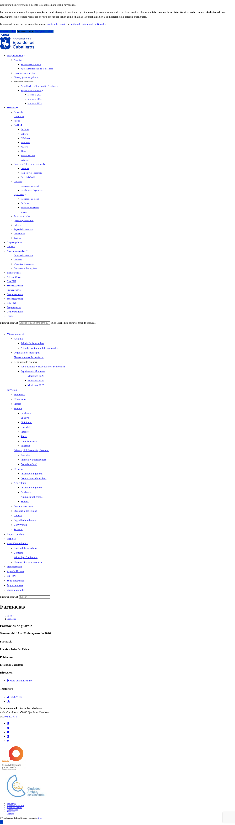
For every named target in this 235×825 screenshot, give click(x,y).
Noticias (11, 538)
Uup (40, 818)
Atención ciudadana (17, 543)
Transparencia (14, 566)
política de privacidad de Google (87, 24)
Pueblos (18, 408)
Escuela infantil (29, 464)
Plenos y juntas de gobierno (29, 357)
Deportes (18, 469)
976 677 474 (10, 716)
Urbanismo (20, 399)
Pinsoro (25, 431)
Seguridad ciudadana (25, 520)
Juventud (25, 455)
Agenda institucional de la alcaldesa (40, 348)
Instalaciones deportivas (33, 478)
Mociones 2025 (36, 385)
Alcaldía (18, 338)
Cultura (18, 515)
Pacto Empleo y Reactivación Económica (43, 366)
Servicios (12, 389)
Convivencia (20, 524)
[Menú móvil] (1, 327)
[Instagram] (8, 732)
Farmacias (11, 619)
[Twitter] (8, 723)
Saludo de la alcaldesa (32, 343)
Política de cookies (14, 807)
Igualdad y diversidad (25, 510)
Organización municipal (27, 352)
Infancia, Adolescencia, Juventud (31, 450)
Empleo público (15, 534)
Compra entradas (16, 590)
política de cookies (57, 24)
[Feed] (8, 741)
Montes (25, 501)
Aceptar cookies (8, 31)
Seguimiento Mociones (33, 371)
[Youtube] (8, 736)
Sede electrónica (15, 580)
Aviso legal (11, 803)
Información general (31, 473)
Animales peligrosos (31, 496)
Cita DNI (12, 576)
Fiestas (17, 403)
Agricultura (20, 483)
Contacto (18, 552)
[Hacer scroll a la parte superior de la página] (1, 822)
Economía (19, 394)
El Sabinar (26, 422)
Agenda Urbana (15, 571)
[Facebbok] (8, 728)
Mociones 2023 (36, 375)
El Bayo (25, 417)
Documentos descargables (28, 562)
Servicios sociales (23, 506)
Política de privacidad (15, 805)
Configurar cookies (44, 31)
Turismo (18, 529)
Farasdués (26, 427)
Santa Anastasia (29, 441)
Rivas (24, 436)
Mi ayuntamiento (16, 334)
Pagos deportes (15, 585)
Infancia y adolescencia (33, 459)
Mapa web (11, 812)
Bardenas (26, 413)
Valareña (25, 445)
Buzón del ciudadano (25, 548)
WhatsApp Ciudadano (26, 557)
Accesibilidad (12, 809)
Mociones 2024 (36, 380)
